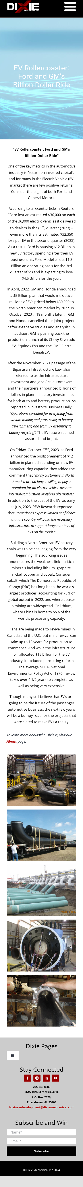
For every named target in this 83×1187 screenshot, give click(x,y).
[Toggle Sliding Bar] (71, 6)
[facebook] (27, 1078)
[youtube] (55, 1078)
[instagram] (37, 1078)
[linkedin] (46, 1078)
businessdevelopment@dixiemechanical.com (41, 1107)
